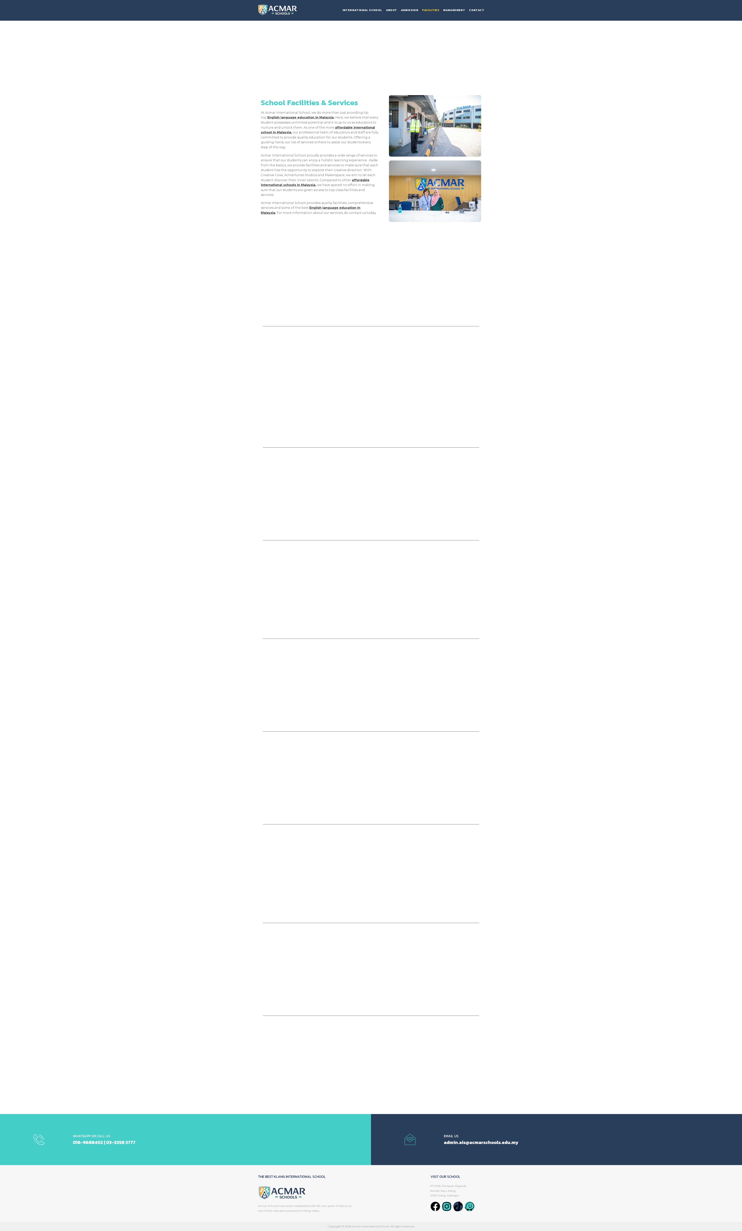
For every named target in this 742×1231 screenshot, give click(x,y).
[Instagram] (447, 1206)
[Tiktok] (458, 1206)
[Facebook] (435, 1206)
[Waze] (469, 1206)
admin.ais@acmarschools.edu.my (481, 1142)
